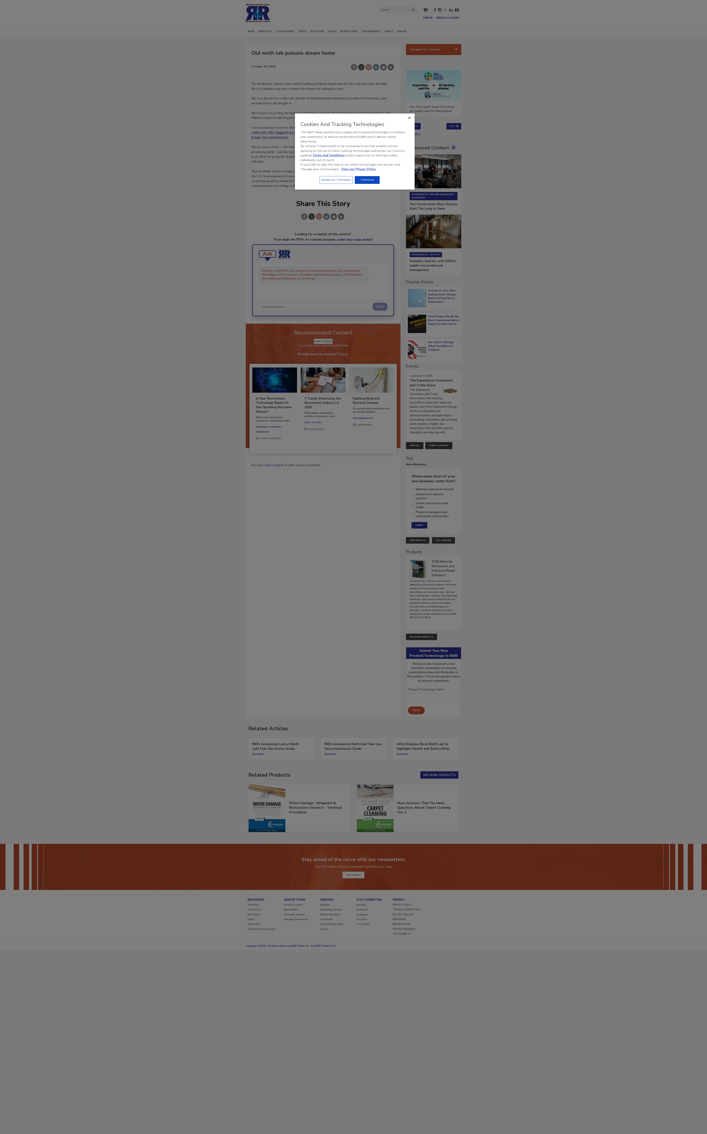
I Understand (367, 179)
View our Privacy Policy (358, 169)
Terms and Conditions (329, 155)
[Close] (409, 118)
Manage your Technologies (336, 179)
